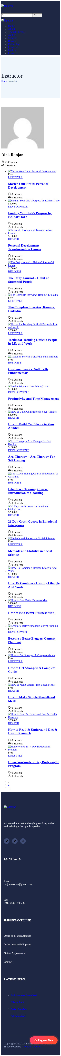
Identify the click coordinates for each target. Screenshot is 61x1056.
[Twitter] (6, 841)
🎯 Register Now (44, 1040)
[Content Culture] (31, 1046)
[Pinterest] (15, 841)
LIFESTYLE (15, 177)
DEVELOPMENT (18, 206)
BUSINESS (14, 271)
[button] (30, 10)
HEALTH (13, 239)
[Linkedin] (23, 841)
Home (4, 81)
